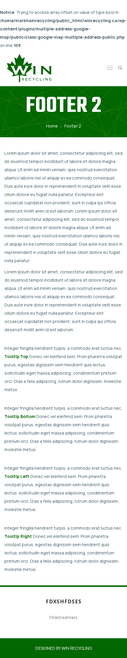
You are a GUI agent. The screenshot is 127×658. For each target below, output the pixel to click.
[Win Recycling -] (29, 68)
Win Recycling (76, 648)
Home (52, 126)
